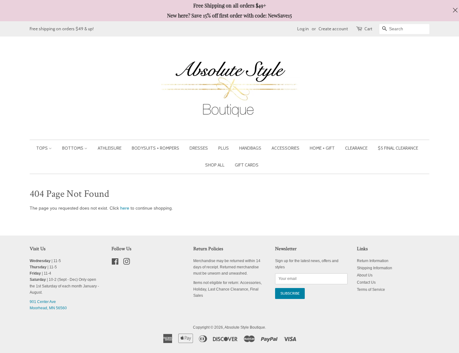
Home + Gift (322, 148)
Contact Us (366, 282)
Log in (303, 29)
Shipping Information (374, 268)
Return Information (372, 261)
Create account (333, 29)
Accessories (285, 148)
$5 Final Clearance (398, 148)
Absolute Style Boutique (245, 327)
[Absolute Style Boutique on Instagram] (126, 263)
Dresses (199, 148)
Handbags (250, 148)
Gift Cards (247, 165)
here (124, 208)
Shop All (215, 165)
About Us (365, 275)
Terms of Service (371, 289)
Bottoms (73, 148)
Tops (42, 148)
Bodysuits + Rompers (155, 148)
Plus (223, 148)
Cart (368, 29)
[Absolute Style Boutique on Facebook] (115, 263)
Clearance (356, 148)
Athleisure (109, 148)
